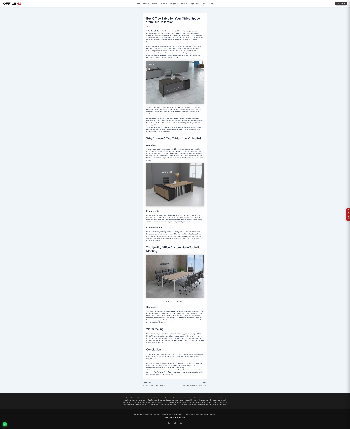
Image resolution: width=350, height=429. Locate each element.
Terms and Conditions (152, 414)
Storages (173, 4)
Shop (204, 4)
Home (138, 4)
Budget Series (194, 4)
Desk (163, 4)
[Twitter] (175, 423)
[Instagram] (181, 423)
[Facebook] (169, 423)
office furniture (158, 372)
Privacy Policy (139, 414)
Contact (211, 4)
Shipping (165, 414)
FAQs (171, 414)
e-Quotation (178, 414)
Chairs (154, 4)
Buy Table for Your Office (175, 301)
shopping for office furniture (178, 155)
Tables (182, 4)
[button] (158, 3)
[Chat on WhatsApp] (5, 424)
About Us (146, 4)
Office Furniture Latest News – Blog (196, 414)
